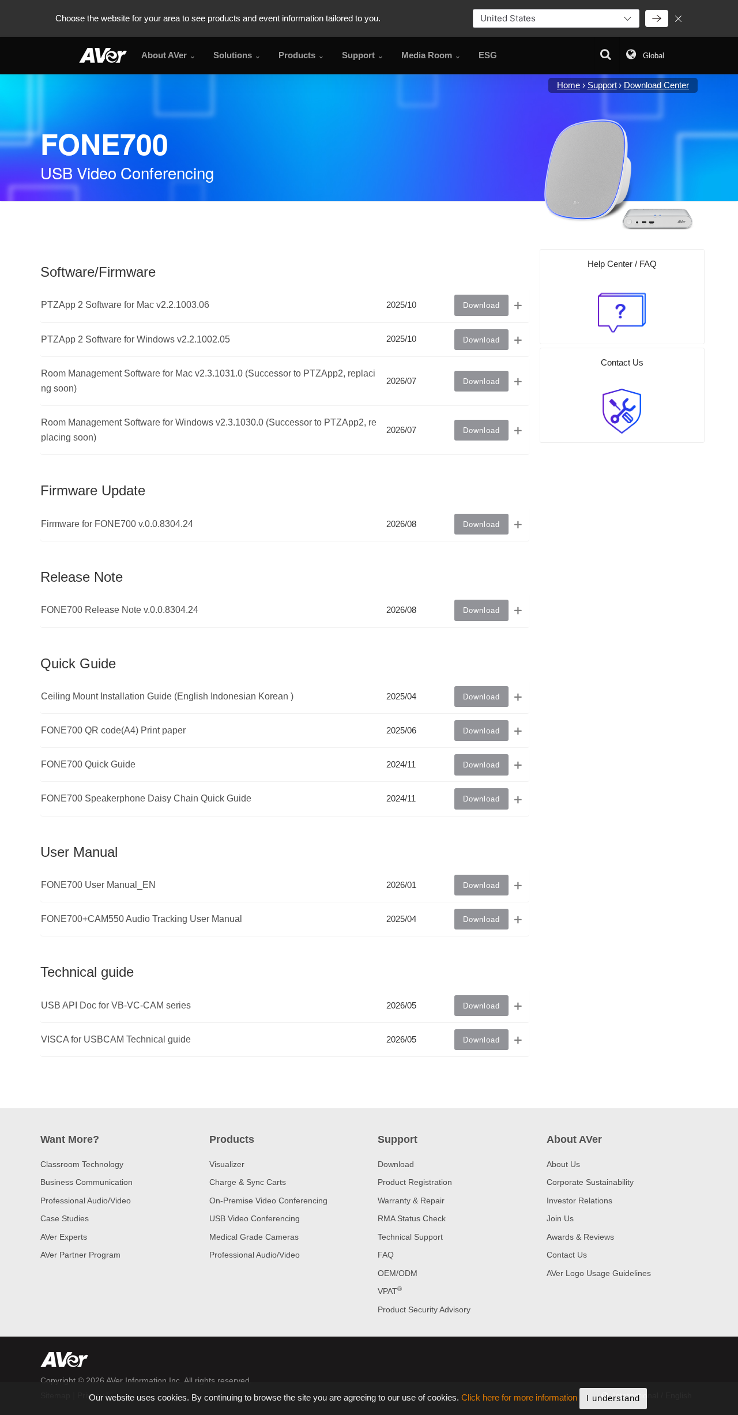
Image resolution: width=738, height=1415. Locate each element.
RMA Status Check (412, 1218)
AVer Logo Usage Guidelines (599, 1273)
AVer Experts (63, 1236)
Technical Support (410, 1236)
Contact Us (567, 1254)
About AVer (574, 1139)
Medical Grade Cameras (254, 1236)
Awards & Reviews (580, 1236)
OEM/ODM (397, 1273)
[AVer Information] (103, 55)
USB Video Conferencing (254, 1218)
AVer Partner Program (80, 1254)
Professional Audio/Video (85, 1200)
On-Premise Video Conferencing (268, 1200)
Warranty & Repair (411, 1200)
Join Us (560, 1218)
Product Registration (415, 1182)
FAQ (386, 1254)
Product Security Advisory (424, 1309)
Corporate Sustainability (590, 1182)
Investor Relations (579, 1200)
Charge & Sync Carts (247, 1182)
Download (396, 1164)
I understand (613, 1398)
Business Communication (86, 1182)
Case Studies (64, 1218)
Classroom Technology (81, 1164)
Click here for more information (519, 1398)
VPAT (390, 1291)
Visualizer (226, 1164)
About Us (563, 1164)
